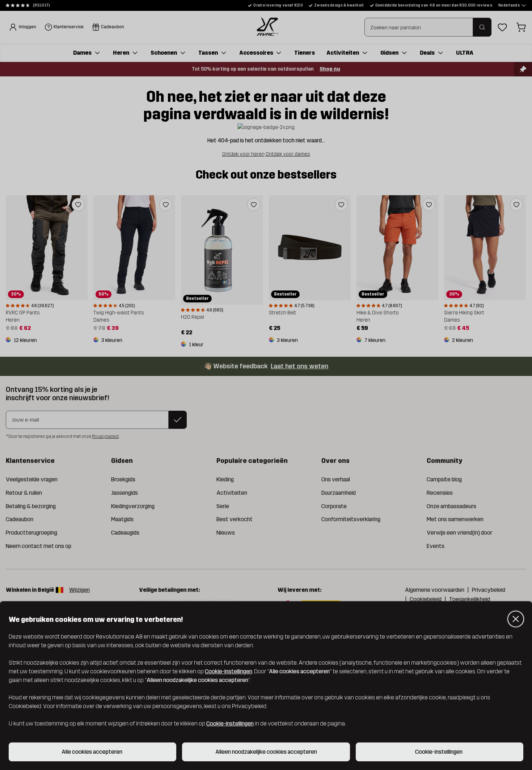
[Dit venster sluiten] (515, 619)
